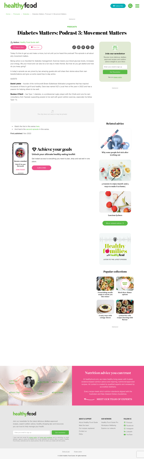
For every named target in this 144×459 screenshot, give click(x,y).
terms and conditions (46, 437)
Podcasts (16, 14)
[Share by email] (79, 47)
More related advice (114, 223)
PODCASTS (72, 27)
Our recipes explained (86, 428)
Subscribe (119, 6)
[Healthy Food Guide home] (24, 414)
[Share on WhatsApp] (92, 47)
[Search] (130, 6)
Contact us (83, 431)
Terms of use (66, 451)
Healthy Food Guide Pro (109, 422)
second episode (32, 129)
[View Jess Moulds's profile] (43, 382)
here (37, 126)
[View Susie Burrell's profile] (57, 382)
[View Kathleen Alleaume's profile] (29, 392)
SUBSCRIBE (41, 168)
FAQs (81, 434)
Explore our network (108, 428)
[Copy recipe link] (74, 47)
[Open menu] (137, 6)
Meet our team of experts (114, 399)
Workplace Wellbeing (108, 425)
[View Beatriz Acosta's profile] (43, 392)
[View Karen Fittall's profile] (14, 392)
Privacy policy (78, 451)
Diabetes (26, 14)
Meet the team (84, 425)
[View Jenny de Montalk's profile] (14, 382)
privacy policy (117, 77)
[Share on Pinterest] (83, 47)
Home (8, 14)
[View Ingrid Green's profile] (57, 392)
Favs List (36, 47)
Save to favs (19, 47)
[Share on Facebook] (88, 47)
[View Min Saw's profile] (29, 382)
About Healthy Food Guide (88, 422)
